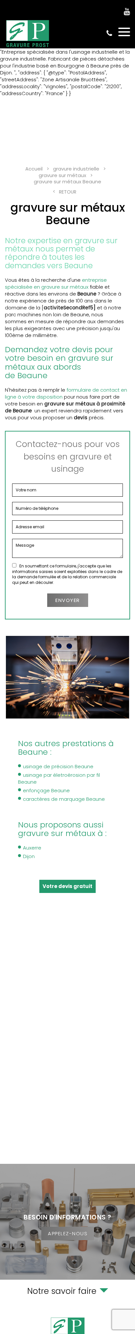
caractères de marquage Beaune (64, 799)
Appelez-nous (67, 1233)
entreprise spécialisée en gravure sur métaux (56, 283)
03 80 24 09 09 (109, 33)
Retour (67, 192)
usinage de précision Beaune (58, 766)
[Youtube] (127, 12)
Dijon (29, 856)
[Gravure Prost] (27, 33)
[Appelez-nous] (67, 1222)
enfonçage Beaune (46, 790)
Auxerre (32, 847)
